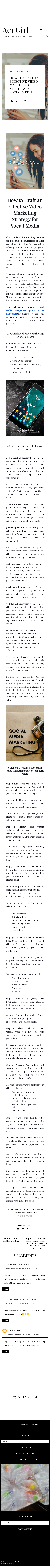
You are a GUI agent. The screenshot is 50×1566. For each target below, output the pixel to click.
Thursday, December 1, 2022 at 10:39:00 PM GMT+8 (20, 1303)
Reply (6, 1289)
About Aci (24, 1424)
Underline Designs (7, 1563)
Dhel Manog (14, 1331)
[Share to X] (16, 101)
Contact (35, 1424)
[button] (43, 30)
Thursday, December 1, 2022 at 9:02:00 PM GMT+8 (20, 1268)
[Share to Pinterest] (25, 101)
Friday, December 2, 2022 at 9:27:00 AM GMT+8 (23, 1334)
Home (14, 1424)
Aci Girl (15, 30)
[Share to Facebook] (21, 101)
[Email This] (12, 101)
